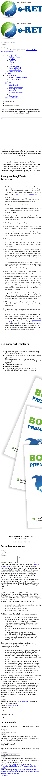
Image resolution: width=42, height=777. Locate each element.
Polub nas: (4, 44)
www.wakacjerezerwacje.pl (33, 194)
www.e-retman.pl (20, 194)
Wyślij (3, 699)
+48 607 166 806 (31, 50)
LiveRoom (4, 775)
